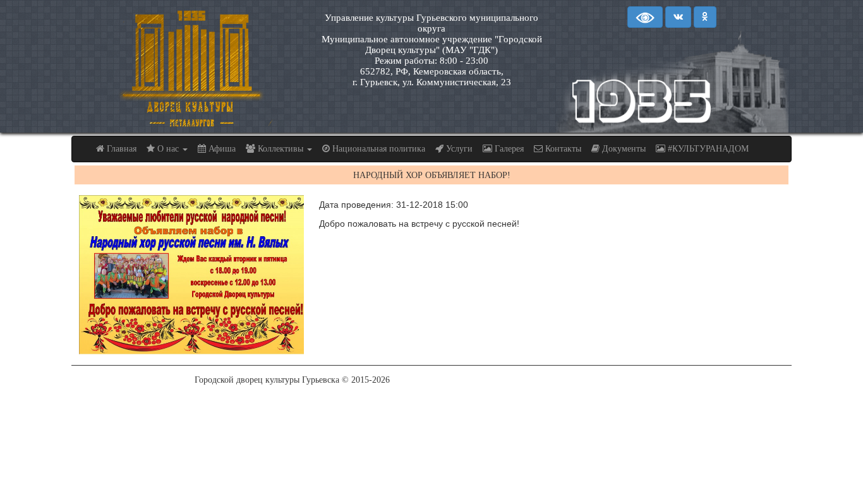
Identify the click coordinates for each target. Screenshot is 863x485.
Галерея (508, 148)
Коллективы (280, 148)
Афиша (221, 148)
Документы (623, 148)
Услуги (458, 148)
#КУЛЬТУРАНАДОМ (707, 148)
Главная (120, 148)
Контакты (562, 148)
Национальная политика (377, 148)
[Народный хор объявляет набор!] (191, 274)
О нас (168, 148)
